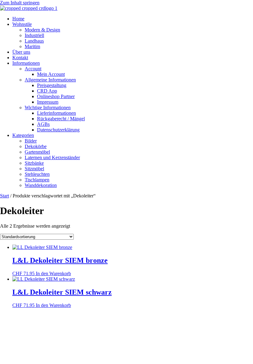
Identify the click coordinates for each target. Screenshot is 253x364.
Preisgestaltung (51, 85)
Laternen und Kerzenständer (52, 157)
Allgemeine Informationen (50, 79)
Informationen (26, 63)
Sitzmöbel (34, 168)
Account (33, 68)
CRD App (47, 90)
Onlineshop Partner (56, 96)
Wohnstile (22, 24)
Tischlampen (37, 179)
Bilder (31, 140)
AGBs (43, 124)
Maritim (32, 46)
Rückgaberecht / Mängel (61, 118)
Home (18, 18)
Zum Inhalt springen (19, 2)
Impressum (47, 102)
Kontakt (20, 57)
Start (4, 195)
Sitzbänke (34, 163)
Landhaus (34, 40)
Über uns (21, 52)
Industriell (34, 35)
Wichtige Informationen (48, 107)
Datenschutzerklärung (58, 129)
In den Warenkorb (53, 273)
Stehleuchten (37, 174)
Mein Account (51, 74)
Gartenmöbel (37, 152)
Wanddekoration (41, 185)
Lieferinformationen (56, 113)
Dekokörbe (36, 146)
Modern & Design (42, 29)
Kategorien (23, 135)
